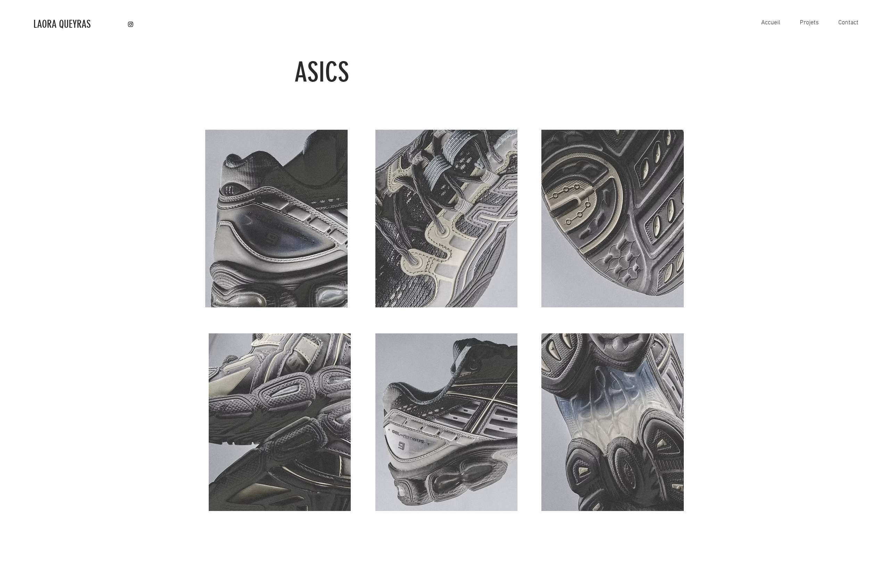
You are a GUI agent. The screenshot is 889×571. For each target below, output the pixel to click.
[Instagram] (130, 24)
